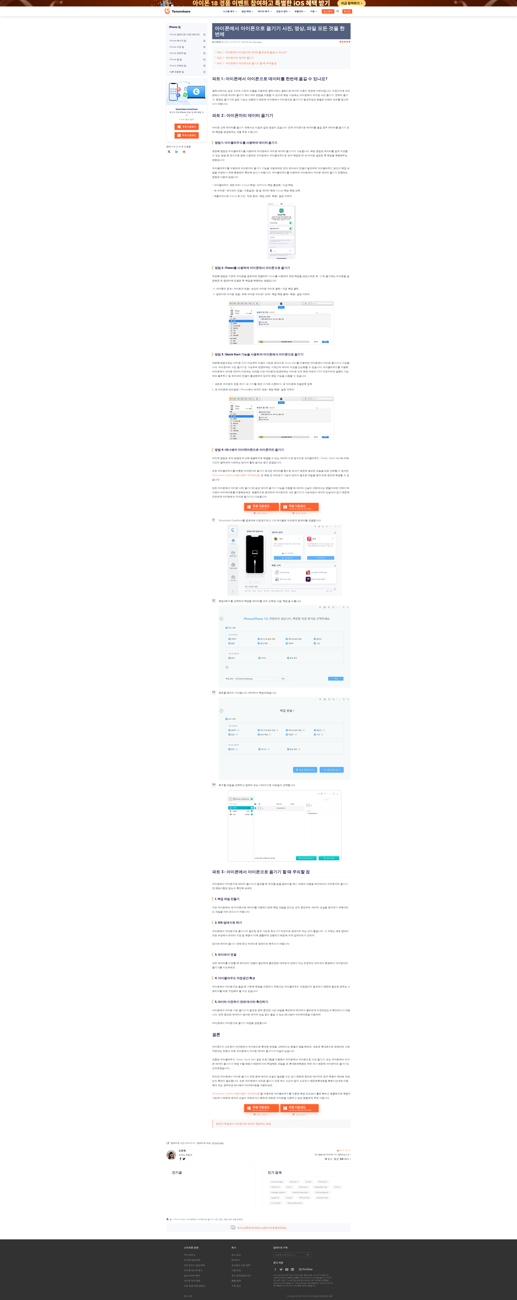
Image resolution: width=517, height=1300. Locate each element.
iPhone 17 (294, 1182)
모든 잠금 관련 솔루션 (194, 1285)
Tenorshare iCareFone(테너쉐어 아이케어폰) (236, 475)
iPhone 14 (303, 1187)
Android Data (277, 1182)
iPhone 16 (322, 1182)
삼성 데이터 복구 (192, 1275)
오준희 (218, 42)
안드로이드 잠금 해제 (194, 1265)
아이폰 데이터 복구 (193, 1270)
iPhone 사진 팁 (177, 47)
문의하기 (235, 1260)
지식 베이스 (189, 1254)
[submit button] (307, 1254)
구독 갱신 (236, 1285)
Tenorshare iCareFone (187, 109)
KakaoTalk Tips (321, 1187)
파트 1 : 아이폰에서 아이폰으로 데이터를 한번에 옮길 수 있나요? (252, 52)
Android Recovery (300, 1192)
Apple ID (275, 1197)
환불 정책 (236, 1280)
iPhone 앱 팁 (176, 59)
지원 (312, 11)
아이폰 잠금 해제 (192, 1260)
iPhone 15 (275, 1187)
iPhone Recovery (295, 1203)
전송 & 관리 (282, 11)
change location (278, 1192)
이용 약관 (236, 1270)
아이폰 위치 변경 (192, 1280)
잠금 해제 (246, 11)
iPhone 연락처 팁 (178, 53)
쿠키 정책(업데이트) (241, 1275)
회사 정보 (236, 1254)
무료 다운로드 (189, 126)
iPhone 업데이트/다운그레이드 (185, 34)
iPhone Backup (322, 1192)
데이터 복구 (263, 11)
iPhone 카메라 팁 (178, 65)
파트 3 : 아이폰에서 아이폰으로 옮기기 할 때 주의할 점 (247, 63)
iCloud (289, 1197)
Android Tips (322, 1197)
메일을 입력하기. (292, 1254)
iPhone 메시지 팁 (178, 40)
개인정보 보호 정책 (240, 1265)
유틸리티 (299, 11)
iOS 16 (337, 1187)
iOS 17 (289, 1187)
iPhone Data (257, 42)
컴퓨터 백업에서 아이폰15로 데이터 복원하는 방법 (243, 1123)
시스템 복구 (229, 11)
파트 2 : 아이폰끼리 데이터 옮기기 (235, 57)
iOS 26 (308, 1182)
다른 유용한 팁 (177, 71)
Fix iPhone (275, 1203)
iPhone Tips (304, 1197)
